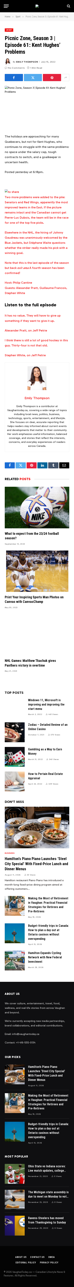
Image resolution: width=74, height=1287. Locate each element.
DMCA (51, 1257)
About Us (21, 1257)
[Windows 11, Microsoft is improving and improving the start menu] (15, 708)
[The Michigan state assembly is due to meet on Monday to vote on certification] (15, 1200)
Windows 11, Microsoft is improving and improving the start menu (46, 704)
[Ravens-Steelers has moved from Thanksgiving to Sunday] (15, 1226)
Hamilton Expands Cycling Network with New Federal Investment (45, 957)
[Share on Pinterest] (52, 77)
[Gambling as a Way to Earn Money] (15, 757)
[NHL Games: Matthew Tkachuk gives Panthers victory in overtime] (37, 634)
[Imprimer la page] (12, 192)
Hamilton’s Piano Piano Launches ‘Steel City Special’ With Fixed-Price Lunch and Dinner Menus (36, 863)
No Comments (16, 68)
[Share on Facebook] (14, 77)
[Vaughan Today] (37, 6)
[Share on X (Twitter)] (33, 77)
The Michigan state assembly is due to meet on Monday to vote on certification (48, 1196)
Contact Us (37, 1257)
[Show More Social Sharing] (65, 77)
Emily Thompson (27, 62)
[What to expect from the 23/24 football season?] (37, 507)
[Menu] (6, 6)
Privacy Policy (49, 1262)
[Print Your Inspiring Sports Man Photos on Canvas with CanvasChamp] (37, 571)
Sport (9, 30)
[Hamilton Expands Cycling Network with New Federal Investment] (15, 960)
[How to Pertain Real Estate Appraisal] (15, 781)
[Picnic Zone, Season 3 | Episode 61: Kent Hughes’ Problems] (37, 107)
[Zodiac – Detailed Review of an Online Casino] (15, 732)
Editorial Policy (26, 1262)
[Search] (68, 6)
